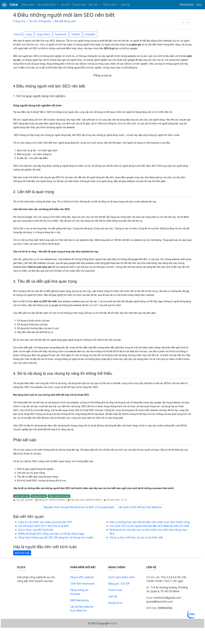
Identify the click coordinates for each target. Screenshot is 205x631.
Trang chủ (19, 21)
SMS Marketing (79, 600)
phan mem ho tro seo (59, 496)
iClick (114, 623)
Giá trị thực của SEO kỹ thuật (35, 529)
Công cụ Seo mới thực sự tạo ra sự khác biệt (136, 537)
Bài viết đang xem (65, 21)
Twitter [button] (75, 34)
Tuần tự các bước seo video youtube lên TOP (45, 522)
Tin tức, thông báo (40, 21)
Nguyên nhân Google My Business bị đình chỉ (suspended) (79, 507)
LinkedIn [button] (90, 34)
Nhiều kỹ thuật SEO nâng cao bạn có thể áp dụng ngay (51, 533)
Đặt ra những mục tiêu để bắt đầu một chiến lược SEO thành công (150, 522)
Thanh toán (79, 4)
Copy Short (43, 34)
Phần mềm (28, 4)
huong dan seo (39, 496)
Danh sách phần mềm (121, 577)
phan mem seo (21, 496)
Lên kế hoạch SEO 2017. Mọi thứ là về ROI (43, 526)
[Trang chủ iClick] (4, 4)
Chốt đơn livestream (82, 583)
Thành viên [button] (110, 4)
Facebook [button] (61, 34)
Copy (29, 34)
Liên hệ (125, 4)
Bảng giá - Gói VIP (119, 583)
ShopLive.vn (115, 603)
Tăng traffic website (82, 577)
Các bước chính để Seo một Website (139, 507)
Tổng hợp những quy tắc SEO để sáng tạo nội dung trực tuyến (55, 537)
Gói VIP (65, 4)
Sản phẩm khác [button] (47, 4)
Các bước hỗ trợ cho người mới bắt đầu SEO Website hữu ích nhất (149, 526)
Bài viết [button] (93, 4)
